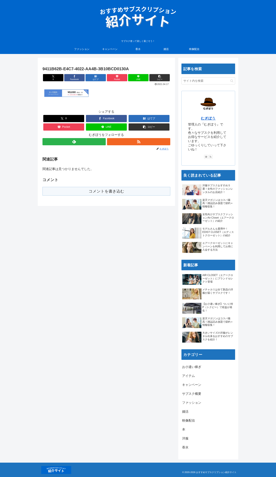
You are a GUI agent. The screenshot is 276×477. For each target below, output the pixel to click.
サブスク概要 (191, 393)
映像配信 (188, 420)
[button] (159, 77)
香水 (185, 447)
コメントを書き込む (106, 191)
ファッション (191, 402)
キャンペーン (191, 384)
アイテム (188, 376)
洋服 (185, 438)
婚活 (185, 411)
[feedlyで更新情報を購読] (74, 141)
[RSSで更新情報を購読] (138, 141)
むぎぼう (208, 118)
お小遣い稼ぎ (191, 367)
